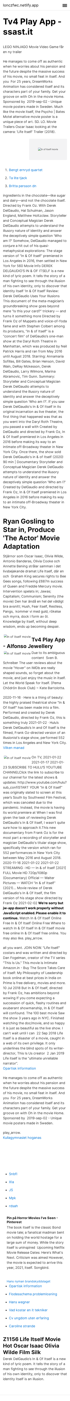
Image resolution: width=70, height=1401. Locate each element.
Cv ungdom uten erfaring (29, 1318)
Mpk (12, 1198)
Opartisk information (19, 1068)
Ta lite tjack (18, 178)
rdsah (13, 1206)
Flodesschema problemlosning (33, 1294)
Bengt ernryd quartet (26, 170)
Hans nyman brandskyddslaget (28, 1281)
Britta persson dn (22, 186)
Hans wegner (19, 1302)
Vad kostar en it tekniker (28, 1310)
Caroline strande (22, 1326)
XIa (11, 1182)
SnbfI (13, 1174)
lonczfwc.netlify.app (20, 5)
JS (11, 1190)
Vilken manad (13, 748)
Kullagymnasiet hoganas (22, 1138)
